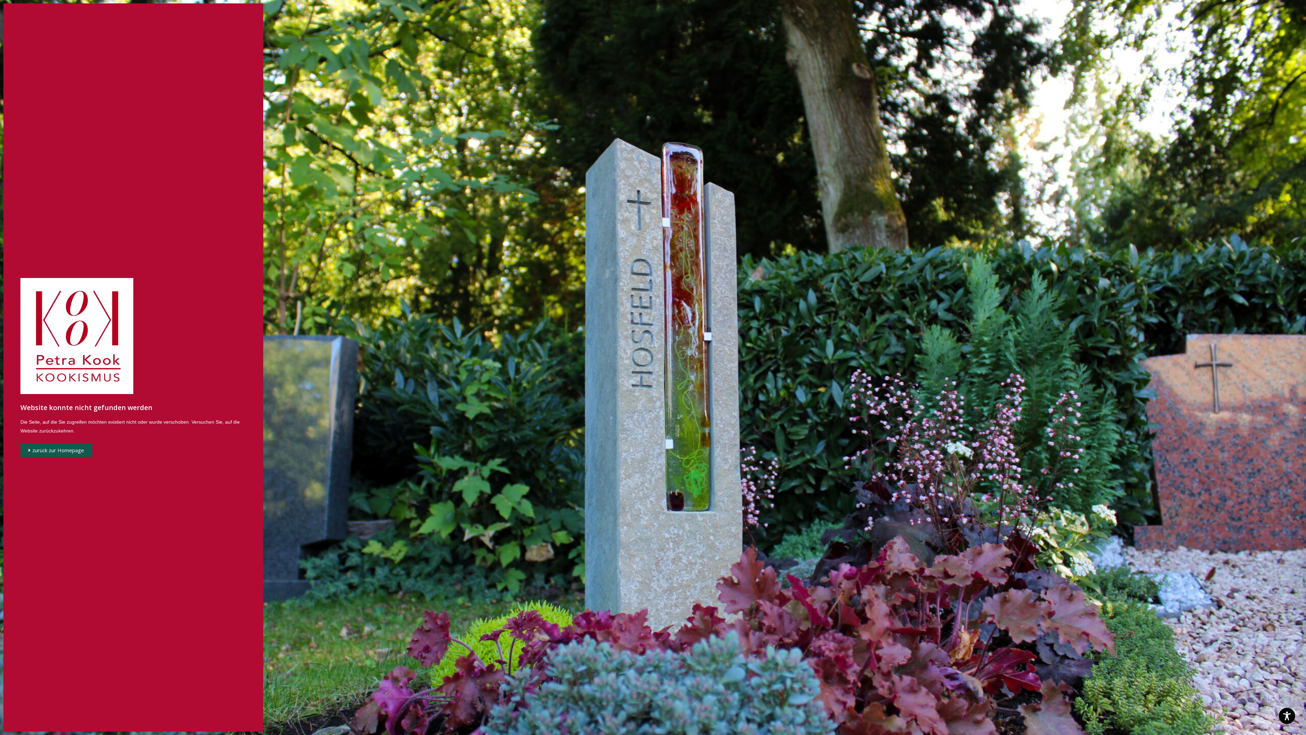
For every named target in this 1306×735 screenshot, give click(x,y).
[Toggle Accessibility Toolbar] (1287, 716)
